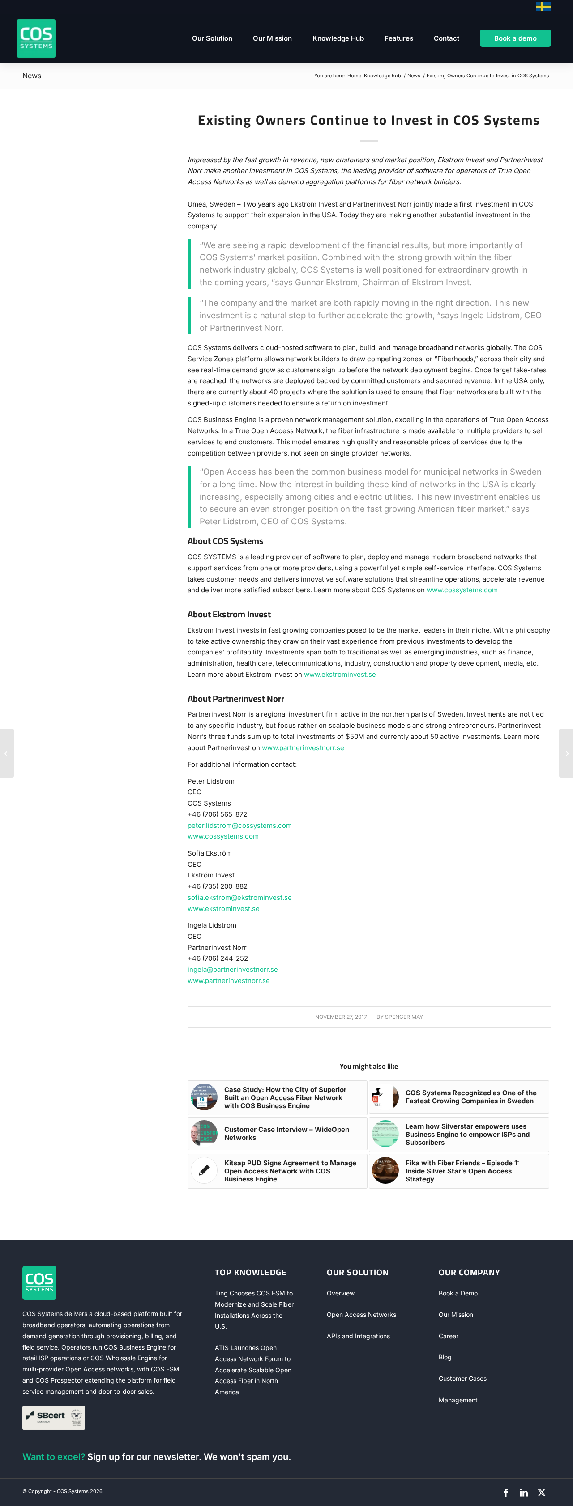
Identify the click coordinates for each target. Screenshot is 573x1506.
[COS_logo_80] (36, 38)
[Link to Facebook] (506, 1493)
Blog (445, 1357)
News (31, 75)
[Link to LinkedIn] (524, 1493)
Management (458, 1400)
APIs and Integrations (358, 1336)
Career (448, 1336)
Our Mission (456, 1314)
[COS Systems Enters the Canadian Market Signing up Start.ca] (566, 753)
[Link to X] (542, 1493)
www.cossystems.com (462, 590)
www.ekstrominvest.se (340, 674)
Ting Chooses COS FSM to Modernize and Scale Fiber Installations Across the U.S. (254, 1309)
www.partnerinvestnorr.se (303, 747)
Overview (341, 1293)
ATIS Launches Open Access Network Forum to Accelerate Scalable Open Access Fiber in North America (253, 1370)
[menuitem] (212, 38)
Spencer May (404, 1016)
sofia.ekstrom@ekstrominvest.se (240, 897)
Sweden (543, 6)
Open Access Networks (361, 1314)
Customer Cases (463, 1378)
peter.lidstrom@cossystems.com (240, 825)
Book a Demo (458, 1293)
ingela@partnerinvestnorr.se (233, 969)
